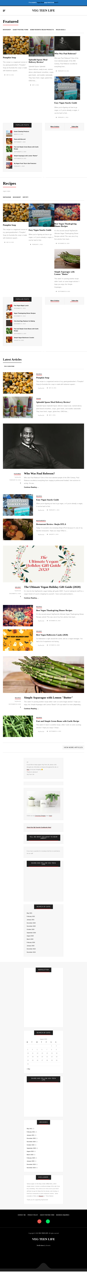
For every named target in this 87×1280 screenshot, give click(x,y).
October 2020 (30, 929)
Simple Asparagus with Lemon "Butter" (26, 155)
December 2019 (31, 949)
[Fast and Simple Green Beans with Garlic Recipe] (18, 726)
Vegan (38, 398)
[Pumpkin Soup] (16, 45)
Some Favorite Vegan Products (42, 29)
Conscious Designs (40, 815)
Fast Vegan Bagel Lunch (21, 305)
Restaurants (41, 520)
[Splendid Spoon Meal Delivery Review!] (41, 46)
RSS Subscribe (9, 366)
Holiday (18, 587)
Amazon (41, 1196)
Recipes (9, 183)
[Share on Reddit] (28, 888)
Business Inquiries (62, 1215)
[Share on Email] (28, 896)
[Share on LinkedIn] (28, 892)
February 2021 (31, 916)
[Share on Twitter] (28, 880)
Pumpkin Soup (9, 57)
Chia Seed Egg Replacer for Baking (24, 321)
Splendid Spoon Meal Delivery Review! (38, 61)
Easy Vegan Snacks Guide (65, 103)
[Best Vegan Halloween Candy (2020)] (18, 640)
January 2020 (30, 945)
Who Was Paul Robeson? (65, 53)
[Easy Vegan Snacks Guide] (67, 88)
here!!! (56, 2)
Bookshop (7, 29)
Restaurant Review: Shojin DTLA (51, 524)
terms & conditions (53, 1022)
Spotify (25, 197)
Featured (10, 21)
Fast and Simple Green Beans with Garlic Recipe (26, 148)
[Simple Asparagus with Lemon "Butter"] (67, 259)
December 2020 (31, 923)
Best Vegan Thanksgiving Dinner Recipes (65, 225)
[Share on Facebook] (28, 875)
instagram (7, 197)
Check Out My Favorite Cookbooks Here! (39, 827)
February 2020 (31, 942)
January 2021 (30, 919)
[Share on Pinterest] (28, 884)
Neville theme (40, 1245)
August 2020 (30, 936)
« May (28, 1069)
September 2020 (31, 932)
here (28, 769)
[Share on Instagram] (28, 871)
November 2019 (31, 952)
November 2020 (31, 926)
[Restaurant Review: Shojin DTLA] (18, 529)
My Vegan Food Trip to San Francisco (25, 163)
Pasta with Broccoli (19, 139)
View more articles (73, 747)
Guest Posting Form (20, 29)
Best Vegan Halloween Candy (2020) (52, 635)
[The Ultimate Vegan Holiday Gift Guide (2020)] (43, 564)
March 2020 (30, 939)
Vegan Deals (40, 2)
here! (50, 815)
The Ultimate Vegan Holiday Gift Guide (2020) (52, 586)
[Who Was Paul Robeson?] (67, 43)
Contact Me (22, 1215)
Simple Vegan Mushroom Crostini (24, 337)
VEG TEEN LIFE (43, 10)
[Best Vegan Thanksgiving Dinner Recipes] (67, 212)
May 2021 (29, 913)
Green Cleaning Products (21, 131)
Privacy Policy (33, 1215)
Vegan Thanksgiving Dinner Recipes (25, 313)
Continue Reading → (31, 487)
